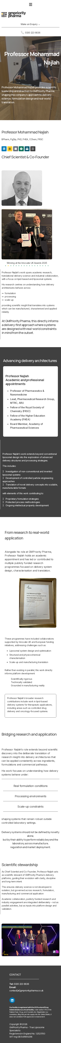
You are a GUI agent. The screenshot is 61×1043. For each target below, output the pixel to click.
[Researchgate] (15, 148)
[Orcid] (21, 148)
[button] (30, 4)
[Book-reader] (27, 148)
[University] (9, 148)
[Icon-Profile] (32, 148)
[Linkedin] (4, 148)
